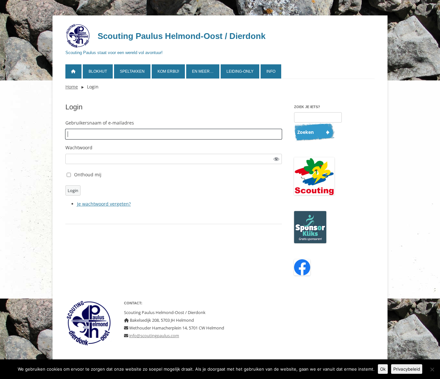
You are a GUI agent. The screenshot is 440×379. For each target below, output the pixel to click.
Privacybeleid (406, 369)
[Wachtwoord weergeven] (276, 159)
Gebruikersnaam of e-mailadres (99, 123)
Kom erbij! (168, 71)
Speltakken (132, 71)
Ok (383, 369)
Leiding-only (239, 71)
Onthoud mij (87, 174)
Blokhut (98, 71)
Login (73, 190)
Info (270, 71)
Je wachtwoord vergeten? (104, 204)
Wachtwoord (78, 147)
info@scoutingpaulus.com (154, 335)
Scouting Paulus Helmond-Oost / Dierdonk (181, 36)
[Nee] (432, 369)
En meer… (203, 71)
